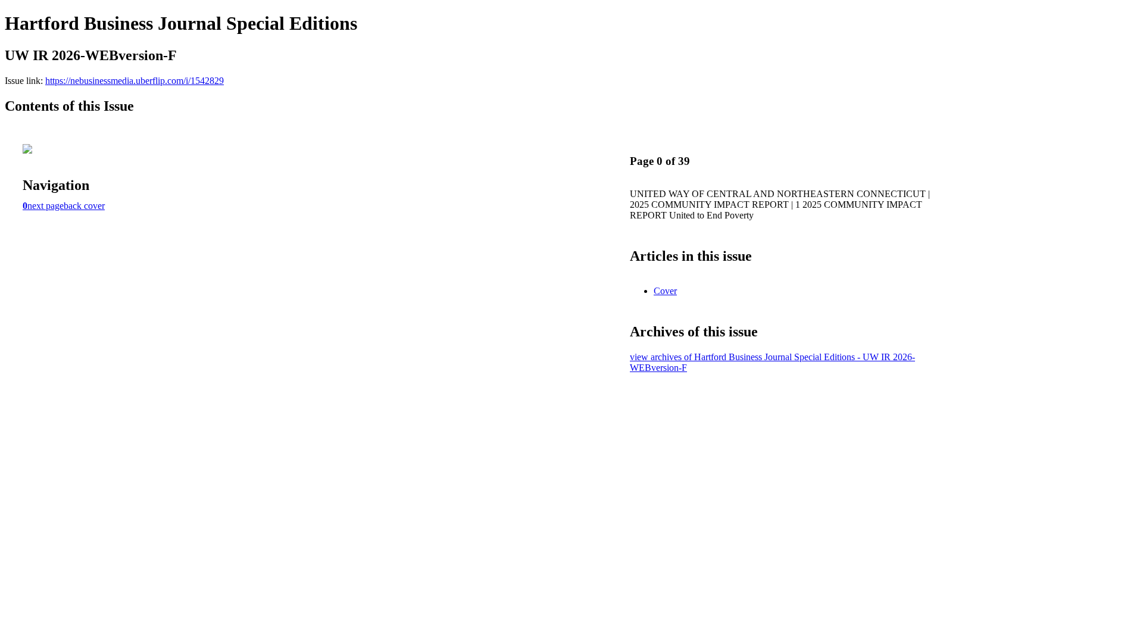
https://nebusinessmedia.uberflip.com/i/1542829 (134, 81)
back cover (84, 206)
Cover (665, 291)
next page (45, 206)
